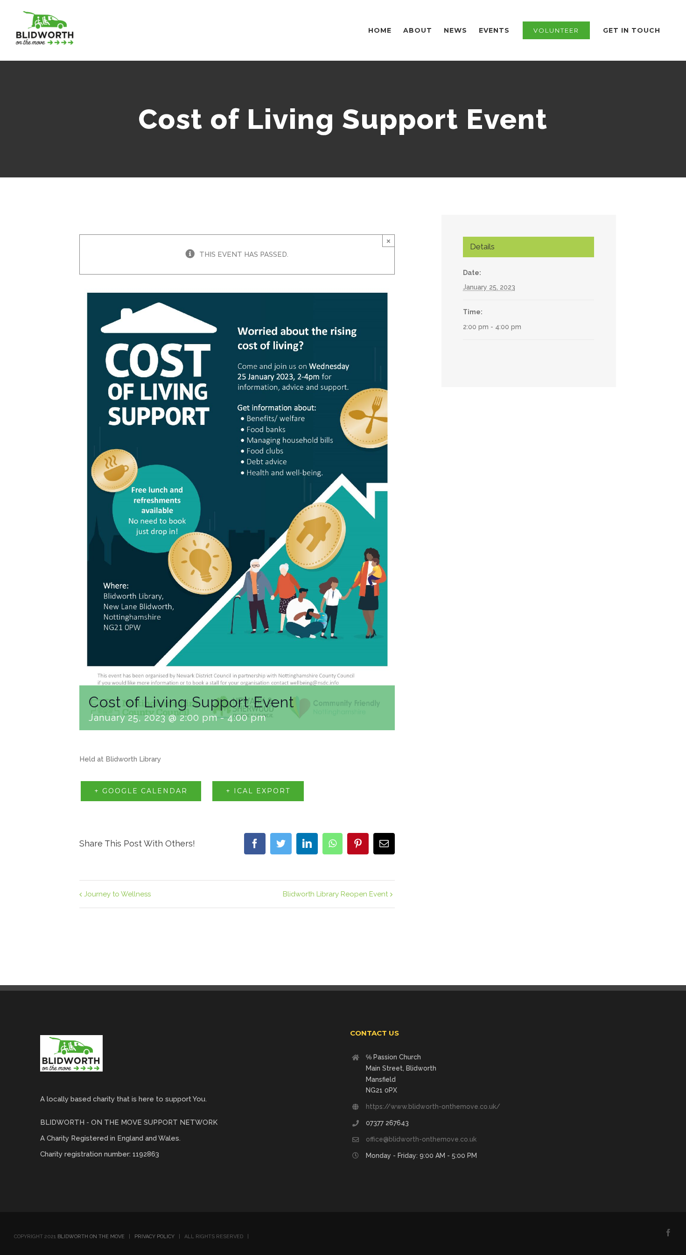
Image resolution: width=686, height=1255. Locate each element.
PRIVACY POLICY (154, 1237)
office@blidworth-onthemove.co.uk (421, 1139)
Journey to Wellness (117, 894)
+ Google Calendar (141, 791)
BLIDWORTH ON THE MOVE (91, 1237)
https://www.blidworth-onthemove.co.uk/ (433, 1106)
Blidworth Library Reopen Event (335, 894)
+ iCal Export (258, 791)
